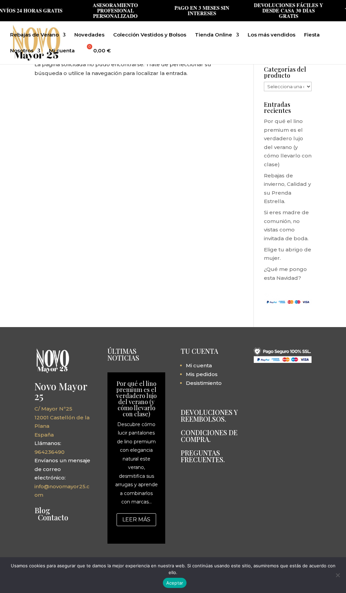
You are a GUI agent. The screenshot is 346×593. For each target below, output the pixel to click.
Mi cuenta (62, 51)
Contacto (53, 517)
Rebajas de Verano (34, 35)
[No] (337, 575)
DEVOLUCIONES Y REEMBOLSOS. (209, 415)
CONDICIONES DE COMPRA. (209, 436)
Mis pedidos (202, 374)
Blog (42, 510)
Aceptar (174, 583)
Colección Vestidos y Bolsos (149, 35)
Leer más (136, 519)
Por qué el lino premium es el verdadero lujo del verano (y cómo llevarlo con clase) (136, 398)
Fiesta (312, 35)
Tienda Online (213, 35)
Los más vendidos (271, 35)
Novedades (89, 35)
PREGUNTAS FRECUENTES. (203, 456)
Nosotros (21, 51)
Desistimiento (204, 383)
